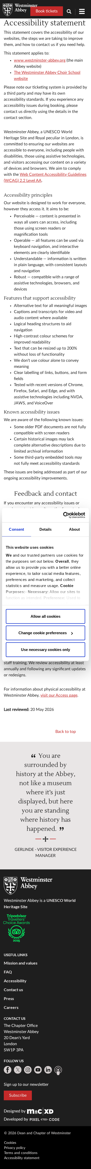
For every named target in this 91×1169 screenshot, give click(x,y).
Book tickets (47, 11)
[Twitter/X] (17, 1070)
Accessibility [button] (15, 980)
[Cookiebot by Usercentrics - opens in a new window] (64, 515)
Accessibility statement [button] (21, 1158)
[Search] (71, 12)
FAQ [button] (8, 971)
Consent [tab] (16, 529)
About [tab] (74, 529)
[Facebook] (7, 1070)
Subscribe (18, 1095)
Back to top (65, 732)
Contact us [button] (13, 989)
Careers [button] (11, 1007)
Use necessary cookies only (45, 649)
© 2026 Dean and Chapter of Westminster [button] (37, 1133)
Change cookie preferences (42, 633)
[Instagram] (28, 1070)
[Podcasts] (58, 1070)
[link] (40, 1111)
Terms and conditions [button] (20, 1153)
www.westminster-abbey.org (39, 60)
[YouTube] (38, 1070)
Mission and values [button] (20, 962)
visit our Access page (58, 695)
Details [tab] (45, 529)
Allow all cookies (45, 616)
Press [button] (9, 998)
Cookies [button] (10, 1143)
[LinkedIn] (48, 1070)
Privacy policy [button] (14, 1148)
